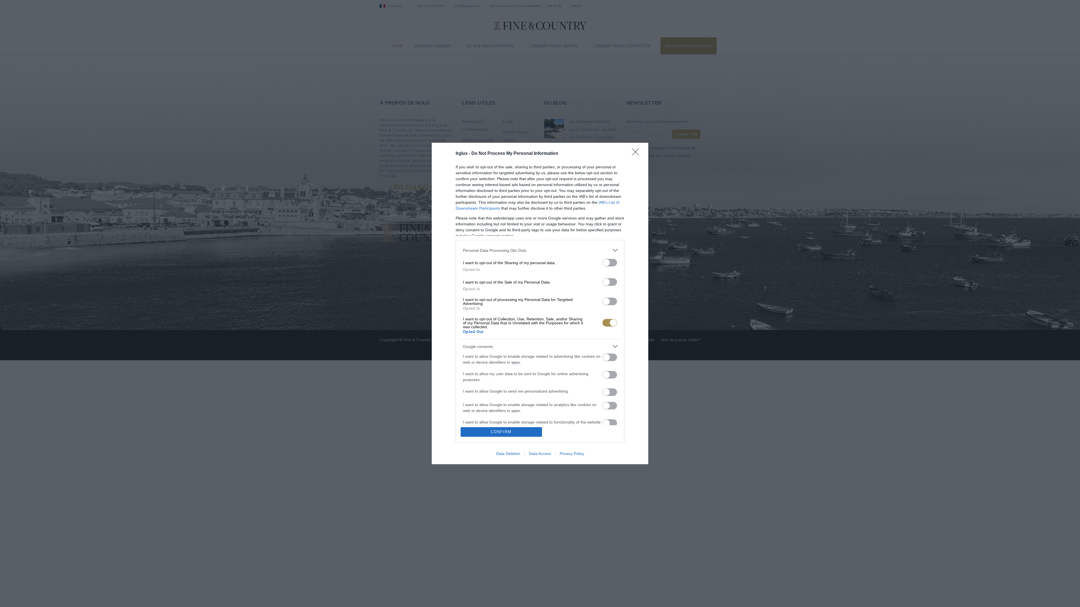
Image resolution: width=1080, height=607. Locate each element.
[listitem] (540, 250)
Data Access (540, 453)
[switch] (609, 262)
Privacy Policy (572, 453)
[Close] (637, 153)
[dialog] (540, 303)
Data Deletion (508, 453)
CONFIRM (501, 432)
